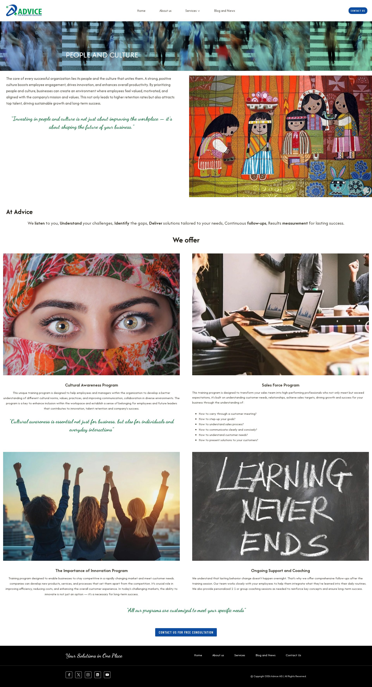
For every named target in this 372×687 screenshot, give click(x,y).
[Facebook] (69, 675)
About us (165, 10)
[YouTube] (107, 675)
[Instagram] (88, 675)
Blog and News (224, 10)
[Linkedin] (97, 675)
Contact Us (358, 10)
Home (141, 10)
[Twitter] (78, 675)
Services (239, 655)
